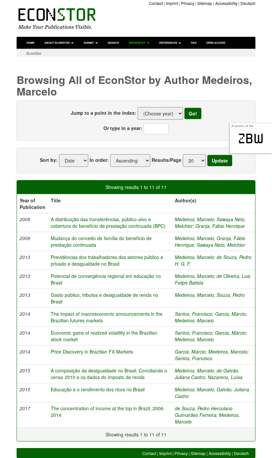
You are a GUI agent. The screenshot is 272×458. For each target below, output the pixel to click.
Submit (89, 42)
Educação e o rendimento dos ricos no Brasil (98, 389)
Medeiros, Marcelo (194, 219)
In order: (99, 160)
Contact (156, 3)
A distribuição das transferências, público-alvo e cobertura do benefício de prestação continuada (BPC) (108, 222)
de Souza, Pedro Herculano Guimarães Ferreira (204, 411)
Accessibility (226, 3)
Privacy (187, 3)
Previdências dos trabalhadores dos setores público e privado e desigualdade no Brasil (107, 260)
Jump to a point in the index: (103, 112)
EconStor (34, 53)
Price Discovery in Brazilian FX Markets (92, 351)
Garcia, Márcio (230, 313)
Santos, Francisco (193, 313)
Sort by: (49, 160)
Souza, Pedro (231, 295)
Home (30, 42)
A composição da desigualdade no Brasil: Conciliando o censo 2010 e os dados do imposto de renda (109, 373)
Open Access (215, 42)
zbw (251, 138)
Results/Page (166, 160)
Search (113, 42)
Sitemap (204, 3)
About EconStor (57, 42)
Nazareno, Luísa (225, 377)
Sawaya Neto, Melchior (221, 244)
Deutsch (247, 3)
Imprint (172, 3)
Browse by (137, 42)
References (168, 42)
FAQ (193, 42)
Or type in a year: (122, 128)
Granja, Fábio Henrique (220, 226)
